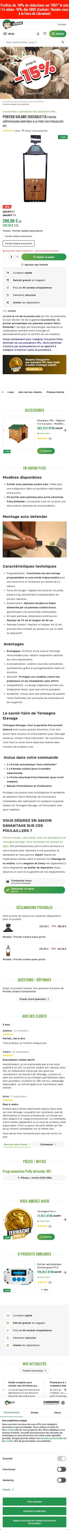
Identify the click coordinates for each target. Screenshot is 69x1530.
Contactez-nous (21, 881)
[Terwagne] (13, 24)
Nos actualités (34, 1364)
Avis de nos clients (30, 392)
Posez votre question (36, 130)
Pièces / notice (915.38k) (36, 1177)
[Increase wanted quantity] (17, 257)
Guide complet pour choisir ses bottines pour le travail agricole (23, 1384)
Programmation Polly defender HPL (27, 1171)
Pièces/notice (55, 392)
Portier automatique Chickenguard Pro (49, 1266)
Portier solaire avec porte (18, 243)
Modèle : (23, 230)
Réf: (5, 310)
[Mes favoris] (44, 33)
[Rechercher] (63, 42)
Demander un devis (22, 890)
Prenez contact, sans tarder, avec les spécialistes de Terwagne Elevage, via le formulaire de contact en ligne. (34, 842)
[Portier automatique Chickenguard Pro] (18, 1277)
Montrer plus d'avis (15, 1144)
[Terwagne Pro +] (18, 1224)
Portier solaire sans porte (18, 236)
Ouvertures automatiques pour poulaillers (23, 101)
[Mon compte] (38, 33)
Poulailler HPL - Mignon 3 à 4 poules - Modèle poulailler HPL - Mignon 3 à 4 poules (51, 422)
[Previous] (5, 392)
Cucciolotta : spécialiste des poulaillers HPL (29, 111)
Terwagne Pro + (46, 1211)
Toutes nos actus (32, 1370)
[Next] (65, 430)
